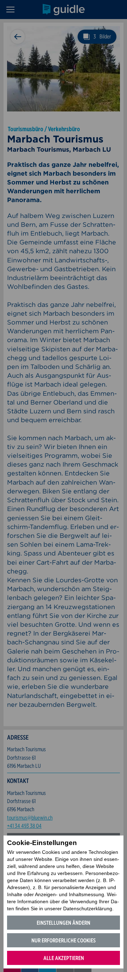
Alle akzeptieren (63, 958)
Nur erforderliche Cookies (63, 940)
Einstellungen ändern (63, 922)
